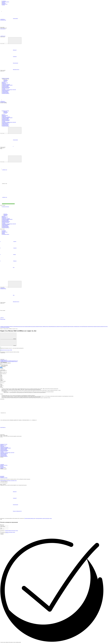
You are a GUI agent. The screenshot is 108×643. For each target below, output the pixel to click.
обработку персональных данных (10, 532)
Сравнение (14, 345)
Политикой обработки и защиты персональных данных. (44, 518)
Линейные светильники (3, 326)
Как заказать (2, 466)
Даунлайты (67, 326)
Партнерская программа (3, 477)
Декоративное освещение (87, 326)
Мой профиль (2, 476)
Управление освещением (5, 327)
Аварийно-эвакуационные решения (33, 326)
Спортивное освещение (99, 326)
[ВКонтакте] (0, 367)
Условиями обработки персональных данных (11, 530)
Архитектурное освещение (24, 326)
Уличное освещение (93, 326)
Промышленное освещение (55, 326)
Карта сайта (15, 480)
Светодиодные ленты (3, 455)
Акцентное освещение (48, 326)
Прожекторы (18, 326)
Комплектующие (2, 319)
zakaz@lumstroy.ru (2, 28)
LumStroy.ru (2, 317)
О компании (2, 464)
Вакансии (1, 468)
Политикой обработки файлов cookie (29, 518)
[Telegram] (2, 367)
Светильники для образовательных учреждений (76, 326)
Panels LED (9, 326)
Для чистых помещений (62, 326)
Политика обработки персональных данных (6, 480)
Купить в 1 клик (3, 366)
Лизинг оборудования (4, 365)
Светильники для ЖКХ (41, 326)
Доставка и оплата (3, 467)
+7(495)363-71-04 (4, 169)
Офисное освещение (13, 326)
